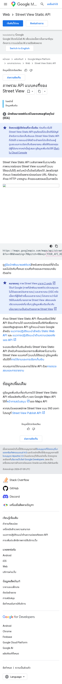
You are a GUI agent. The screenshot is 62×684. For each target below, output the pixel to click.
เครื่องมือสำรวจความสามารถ (16, 529)
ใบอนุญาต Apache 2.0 (13, 456)
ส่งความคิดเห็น (14, 77)
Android (7, 555)
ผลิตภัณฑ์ (18, 59)
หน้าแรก (6, 59)
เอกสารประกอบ (14, 63)
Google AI (8, 648)
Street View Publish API (26, 413)
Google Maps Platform (39, 59)
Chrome (7, 631)
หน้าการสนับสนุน (16, 401)
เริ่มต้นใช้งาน (13, 23)
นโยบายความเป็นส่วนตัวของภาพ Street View (31, 309)
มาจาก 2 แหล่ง (45, 283)
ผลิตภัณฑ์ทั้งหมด (11, 653)
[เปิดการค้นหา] (42, 4)
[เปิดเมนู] (5, 4)
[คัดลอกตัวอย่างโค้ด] (56, 246)
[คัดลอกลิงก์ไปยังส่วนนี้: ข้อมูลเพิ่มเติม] (29, 384)
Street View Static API (33, 14)
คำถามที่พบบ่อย (10, 523)
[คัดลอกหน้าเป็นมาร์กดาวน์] (39, 91)
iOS (5, 561)
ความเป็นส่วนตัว (22, 667)
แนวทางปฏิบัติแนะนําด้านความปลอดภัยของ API (25, 534)
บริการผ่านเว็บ (9, 572)
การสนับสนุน (9, 598)
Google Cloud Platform (15, 642)
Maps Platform (34, 4)
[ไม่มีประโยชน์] (31, 70)
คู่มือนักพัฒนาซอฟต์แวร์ (17, 264)
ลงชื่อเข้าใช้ (52, 4)
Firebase (7, 637)
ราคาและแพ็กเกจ (11, 587)
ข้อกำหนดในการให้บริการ (14, 603)
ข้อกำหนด (7, 667)
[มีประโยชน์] (25, 70)
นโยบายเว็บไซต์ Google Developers (27, 459)
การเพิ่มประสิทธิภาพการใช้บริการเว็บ (20, 540)
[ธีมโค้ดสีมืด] (51, 246)
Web (6, 14)
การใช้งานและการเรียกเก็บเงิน (27, 359)
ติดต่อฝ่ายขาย (37, 23)
